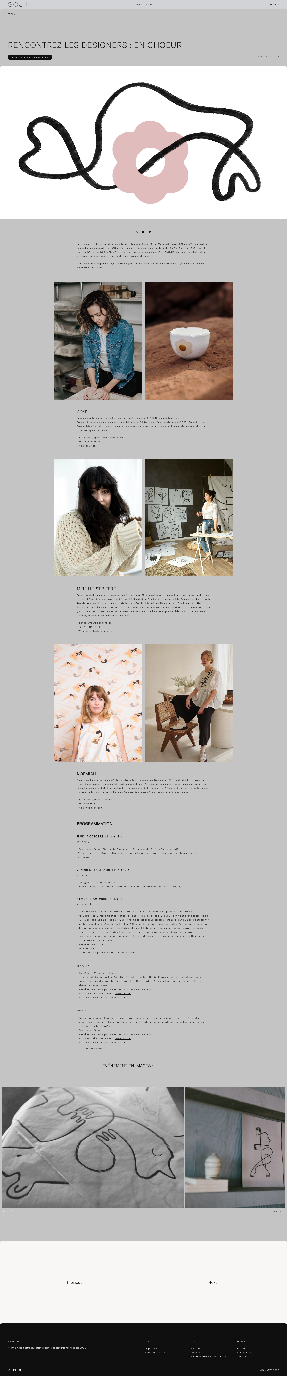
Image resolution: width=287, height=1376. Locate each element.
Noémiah (89, 803)
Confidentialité (155, 1352)
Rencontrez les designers (30, 57)
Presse (195, 1352)
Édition (242, 1348)
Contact (196, 1348)
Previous (74, 1282)
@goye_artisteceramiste (108, 437)
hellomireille (92, 626)
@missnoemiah (102, 799)
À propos (151, 1348)
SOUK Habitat (246, 1352)
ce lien (92, 952)
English (274, 4)
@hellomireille (102, 622)
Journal (242, 1356)
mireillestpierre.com (99, 630)
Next (212, 1282)
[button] (4, 1211)
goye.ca (91, 445)
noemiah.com (94, 807)
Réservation (86, 948)
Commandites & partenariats (209, 1356)
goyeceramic (92, 441)
